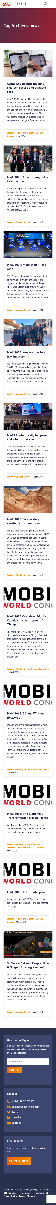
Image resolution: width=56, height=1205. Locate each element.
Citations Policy (43, 1193)
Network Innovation (40, 669)
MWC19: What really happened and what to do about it (27, 437)
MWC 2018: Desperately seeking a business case (23, 521)
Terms (22, 1196)
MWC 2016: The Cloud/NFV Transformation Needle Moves (27, 816)
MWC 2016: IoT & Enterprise (26, 892)
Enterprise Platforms (16, 133)
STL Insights (10, 1193)
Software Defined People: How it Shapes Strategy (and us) (28, 965)
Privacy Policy (10, 1196)
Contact (25, 1193)
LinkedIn (16, 1117)
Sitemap (31, 1196)
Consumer (36, 845)
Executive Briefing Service (18, 222)
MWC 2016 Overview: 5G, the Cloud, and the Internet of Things (26, 620)
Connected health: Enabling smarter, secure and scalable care (26, 88)
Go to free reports (18, 1161)
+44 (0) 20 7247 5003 (23, 1101)
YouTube (16, 1122)
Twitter (15, 1112)
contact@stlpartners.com (25, 1106)
